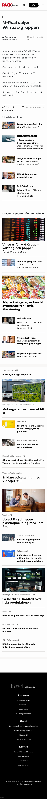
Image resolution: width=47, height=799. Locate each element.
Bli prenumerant (23, 700)
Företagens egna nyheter (16, 374)
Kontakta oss (23, 756)
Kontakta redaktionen (23, 752)
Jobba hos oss (23, 761)
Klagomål (23, 735)
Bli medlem (23, 705)
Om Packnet (23, 765)
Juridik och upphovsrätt (23, 730)
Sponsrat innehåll (23, 739)
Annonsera (23, 709)
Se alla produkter (23, 714)
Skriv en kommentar (35, 107)
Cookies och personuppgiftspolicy (23, 726)
